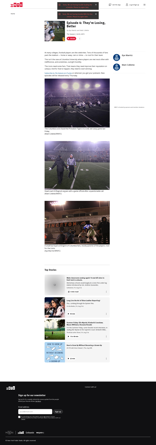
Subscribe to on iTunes (58, 73)
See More (38, 401)
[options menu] (79, 38)
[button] (77, 285)
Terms (23, 419)
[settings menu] (144, 4)
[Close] (95, 4)
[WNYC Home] (16, 4)
